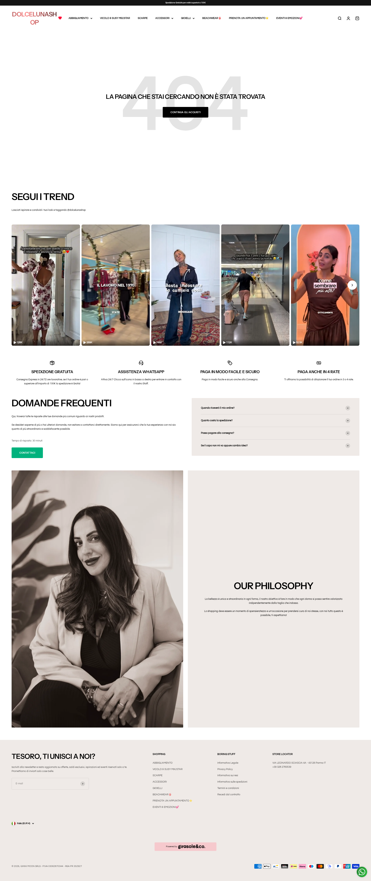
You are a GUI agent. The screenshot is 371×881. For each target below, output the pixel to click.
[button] (46, 285)
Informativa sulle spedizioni (232, 781)
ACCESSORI (162, 18)
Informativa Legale (227, 763)
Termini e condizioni (228, 788)
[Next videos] (352, 285)
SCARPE (143, 18)
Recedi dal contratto (228, 794)
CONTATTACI (27, 452)
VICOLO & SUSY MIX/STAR (115, 18)
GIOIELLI (186, 18)
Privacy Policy (225, 769)
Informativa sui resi (227, 775)
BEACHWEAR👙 (211, 18)
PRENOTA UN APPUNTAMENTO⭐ (249, 18)
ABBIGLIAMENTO (78, 18)
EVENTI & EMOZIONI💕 (289, 18)
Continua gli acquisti (185, 112)
